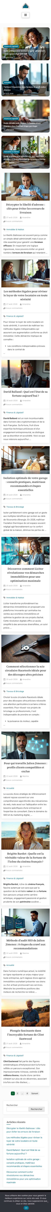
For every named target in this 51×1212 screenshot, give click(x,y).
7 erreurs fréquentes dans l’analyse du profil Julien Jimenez (25, 88)
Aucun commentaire (14, 221)
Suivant (34, 1093)
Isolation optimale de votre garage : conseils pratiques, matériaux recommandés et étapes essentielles (24, 1163)
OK (26, 1208)
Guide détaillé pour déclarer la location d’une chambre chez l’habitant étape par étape (22, 124)
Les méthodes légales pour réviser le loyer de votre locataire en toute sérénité (26, 295)
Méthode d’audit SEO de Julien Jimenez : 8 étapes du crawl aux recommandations (25, 944)
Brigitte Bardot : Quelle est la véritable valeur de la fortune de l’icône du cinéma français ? (25, 858)
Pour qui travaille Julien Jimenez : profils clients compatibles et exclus (25, 767)
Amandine (26, 217)
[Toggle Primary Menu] (25, 15)
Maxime (25, 776)
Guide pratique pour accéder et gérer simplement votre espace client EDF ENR (24, 52)
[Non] (47, 1202)
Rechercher (12, 1105)
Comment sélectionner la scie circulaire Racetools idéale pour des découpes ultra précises (25, 670)
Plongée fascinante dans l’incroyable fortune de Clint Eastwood (25, 1035)
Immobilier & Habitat (11, 152)
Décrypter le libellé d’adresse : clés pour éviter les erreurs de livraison (25, 209)
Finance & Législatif (11, 46)
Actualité (7, 82)
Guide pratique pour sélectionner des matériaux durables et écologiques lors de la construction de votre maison (24, 159)
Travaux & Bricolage (15, 507)
